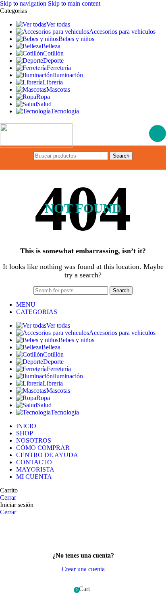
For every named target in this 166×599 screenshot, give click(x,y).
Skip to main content (74, 3)
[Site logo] (36, 145)
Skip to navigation (24, 3)
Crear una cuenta (83, 569)
